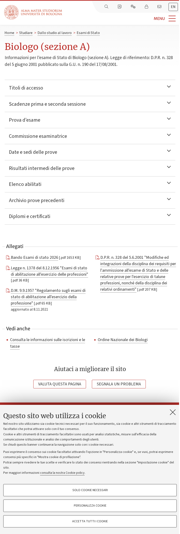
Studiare (26, 32)
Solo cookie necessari (90, 490)
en (173, 6)
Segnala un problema (119, 384)
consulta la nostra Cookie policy (62, 472)
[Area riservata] (147, 7)
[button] (121, 19)
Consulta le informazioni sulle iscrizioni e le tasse (47, 343)
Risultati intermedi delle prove (42, 168)
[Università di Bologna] (33, 12)
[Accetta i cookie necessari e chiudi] (172, 412)
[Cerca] (106, 7)
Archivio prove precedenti (36, 200)
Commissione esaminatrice (38, 136)
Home (9, 32)
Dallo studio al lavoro (55, 32)
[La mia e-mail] (159, 7)
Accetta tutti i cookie (90, 521)
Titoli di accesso (26, 88)
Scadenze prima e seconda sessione (47, 104)
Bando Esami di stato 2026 (34, 257)
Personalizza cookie (90, 505)
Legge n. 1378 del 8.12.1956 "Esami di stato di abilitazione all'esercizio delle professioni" (49, 271)
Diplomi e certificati (29, 216)
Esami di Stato (88, 32)
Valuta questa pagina (59, 384)
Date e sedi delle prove (33, 152)
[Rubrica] (120, 7)
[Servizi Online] (134, 7)
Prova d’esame (24, 120)
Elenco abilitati (25, 184)
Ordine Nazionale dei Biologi (123, 340)
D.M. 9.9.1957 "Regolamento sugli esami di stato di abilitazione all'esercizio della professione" (48, 296)
